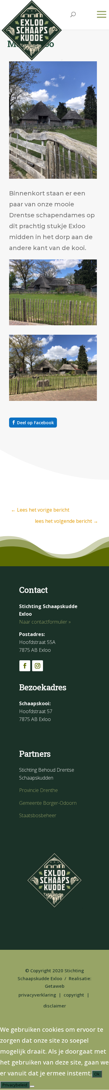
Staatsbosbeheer (37, 815)
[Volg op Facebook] (24, 665)
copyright (74, 995)
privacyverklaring (37, 995)
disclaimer (54, 1006)
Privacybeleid (14, 1085)
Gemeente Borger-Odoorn (48, 803)
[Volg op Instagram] (37, 665)
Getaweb (54, 986)
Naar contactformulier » (45, 621)
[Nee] (32, 1086)
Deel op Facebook (35, 422)
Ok (97, 1074)
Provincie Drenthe (38, 790)
